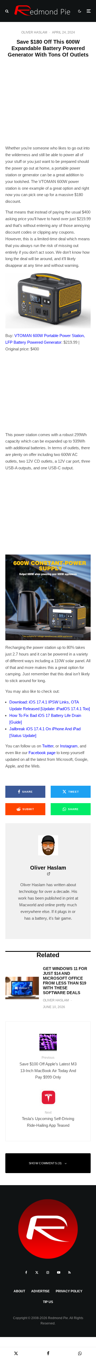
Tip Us (48, 1302)
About (19, 1291)
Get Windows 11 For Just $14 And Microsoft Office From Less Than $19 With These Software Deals (65, 980)
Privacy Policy (69, 1291)
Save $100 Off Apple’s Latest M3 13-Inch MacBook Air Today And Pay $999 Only (48, 1067)
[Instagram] (47, 1272)
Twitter (47, 746)
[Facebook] (26, 1272)
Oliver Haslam (34, 32)
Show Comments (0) (45, 1163)
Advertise (40, 1291)
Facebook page (42, 752)
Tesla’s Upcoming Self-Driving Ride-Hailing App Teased (48, 1119)
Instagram (69, 746)
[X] (36, 1272)
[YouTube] (58, 1272)
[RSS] (69, 1272)
